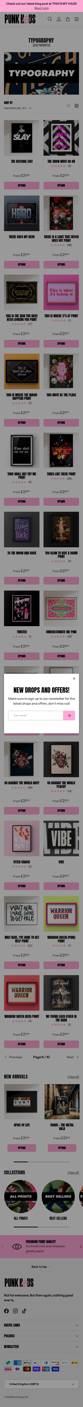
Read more (41, 8)
